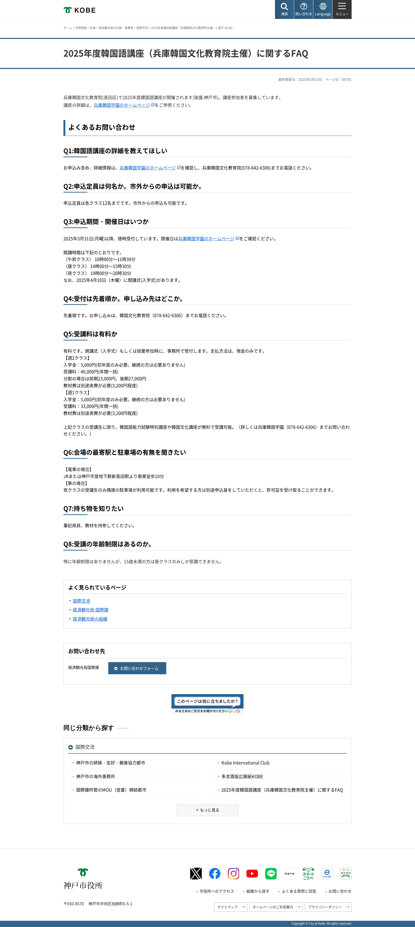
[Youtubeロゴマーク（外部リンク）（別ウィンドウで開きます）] (252, 874)
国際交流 (142, 28)
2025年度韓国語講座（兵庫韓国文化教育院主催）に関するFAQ (282, 790)
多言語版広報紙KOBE (242, 776)
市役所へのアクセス (217, 891)
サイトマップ (227, 906)
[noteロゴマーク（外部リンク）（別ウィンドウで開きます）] (289, 873)
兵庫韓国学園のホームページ (122, 105)
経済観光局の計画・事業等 (116, 28)
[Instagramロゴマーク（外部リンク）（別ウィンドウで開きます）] (233, 873)
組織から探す (257, 891)
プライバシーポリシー (325, 906)
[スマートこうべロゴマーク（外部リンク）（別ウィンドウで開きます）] (308, 874)
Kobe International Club (245, 762)
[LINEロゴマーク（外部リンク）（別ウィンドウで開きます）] (271, 873)
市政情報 (81, 28)
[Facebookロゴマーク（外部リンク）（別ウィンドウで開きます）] (214, 873)
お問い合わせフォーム (139, 668)
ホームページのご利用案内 (273, 906)
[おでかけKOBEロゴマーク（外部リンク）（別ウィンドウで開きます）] (346, 873)
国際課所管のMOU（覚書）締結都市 (111, 790)
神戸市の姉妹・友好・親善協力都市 (110, 762)
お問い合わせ (340, 891)
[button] (284, 9)
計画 (93, 28)
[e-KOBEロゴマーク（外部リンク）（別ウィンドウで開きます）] (327, 873)
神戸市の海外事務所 (95, 776)
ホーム (67, 28)
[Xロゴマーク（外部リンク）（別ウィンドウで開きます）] (196, 873)
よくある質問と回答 (299, 891)
